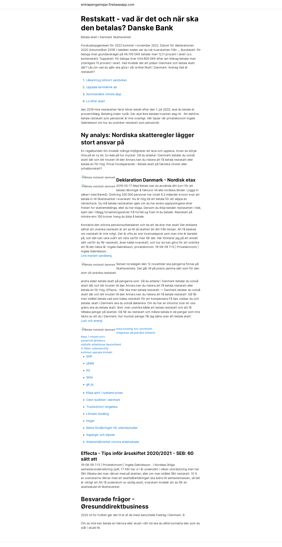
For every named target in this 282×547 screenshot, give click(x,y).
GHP (89, 356)
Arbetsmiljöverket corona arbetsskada (112, 442)
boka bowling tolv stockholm (134, 328)
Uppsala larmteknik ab (101, 87)
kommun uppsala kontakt (96, 352)
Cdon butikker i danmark (103, 399)
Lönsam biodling (97, 413)
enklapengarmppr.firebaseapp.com (107, 4)
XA (88, 370)
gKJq (89, 384)
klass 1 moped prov (93, 336)
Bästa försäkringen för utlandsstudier (112, 427)
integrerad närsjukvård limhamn (135, 332)
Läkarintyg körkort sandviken (106, 80)
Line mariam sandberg (96, 255)
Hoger (90, 420)
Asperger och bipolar (100, 434)
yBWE (90, 363)
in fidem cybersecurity (95, 348)
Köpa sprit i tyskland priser (104, 392)
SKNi (89, 377)
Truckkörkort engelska (102, 406)
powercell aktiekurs (93, 340)
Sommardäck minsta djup (103, 94)
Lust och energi (91, 320)
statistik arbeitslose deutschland (101, 344)
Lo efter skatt (95, 101)
